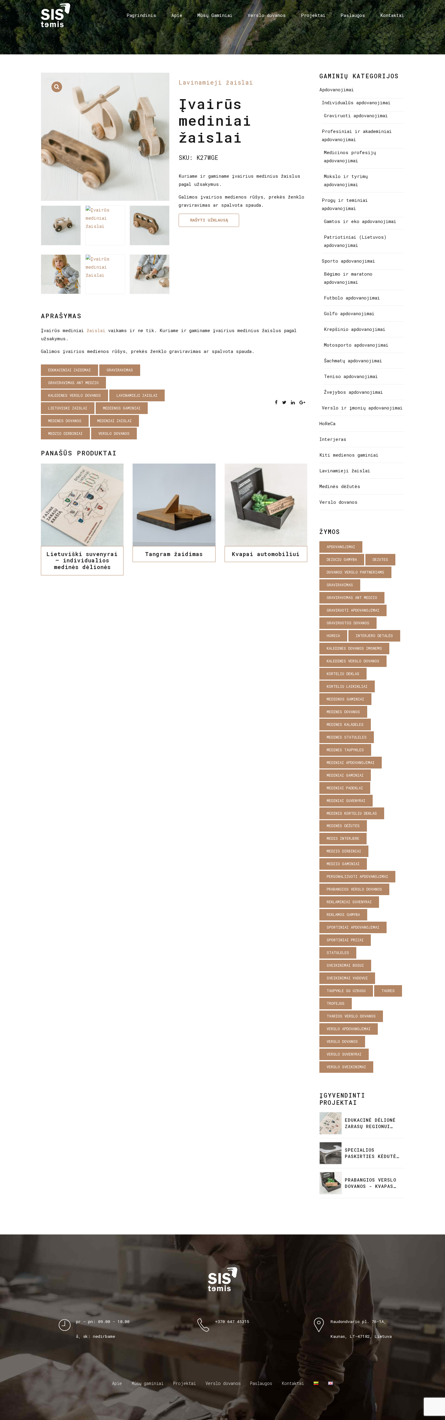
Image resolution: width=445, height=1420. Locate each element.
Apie (176, 15)
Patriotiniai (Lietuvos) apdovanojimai (355, 241)
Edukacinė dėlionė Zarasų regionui (370, 1123)
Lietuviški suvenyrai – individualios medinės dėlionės (82, 560)
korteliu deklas (343, 673)
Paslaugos (353, 15)
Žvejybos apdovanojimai (353, 392)
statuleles (338, 952)
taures (388, 990)
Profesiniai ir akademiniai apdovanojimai (357, 135)
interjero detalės (374, 635)
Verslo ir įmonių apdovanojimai (362, 408)
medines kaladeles (345, 724)
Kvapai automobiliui (266, 554)
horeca (333, 635)
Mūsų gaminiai (147, 1383)
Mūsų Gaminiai (214, 15)
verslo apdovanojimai (349, 1028)
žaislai (96, 330)
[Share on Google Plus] (302, 402)
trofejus (335, 1003)
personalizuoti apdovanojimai (357, 876)
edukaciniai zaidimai (69, 369)
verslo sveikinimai (346, 1066)
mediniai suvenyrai (346, 800)
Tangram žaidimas (174, 554)
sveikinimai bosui (345, 965)
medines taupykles (345, 749)
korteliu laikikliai (347, 686)
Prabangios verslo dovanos (354, 889)
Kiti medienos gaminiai (348, 455)
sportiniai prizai (345, 939)
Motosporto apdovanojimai (356, 345)
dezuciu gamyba (342, 559)
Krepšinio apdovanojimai (354, 329)
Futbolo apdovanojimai (352, 298)
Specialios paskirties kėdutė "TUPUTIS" (370, 1153)
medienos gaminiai (121, 408)
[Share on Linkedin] (293, 402)
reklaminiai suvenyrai (349, 901)
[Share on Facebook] (276, 402)
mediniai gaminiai (345, 775)
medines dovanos (64, 420)
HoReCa (327, 423)
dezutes (380, 559)
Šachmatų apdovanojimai (353, 360)
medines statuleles (347, 737)
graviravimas (120, 369)
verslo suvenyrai (344, 1054)
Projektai (313, 15)
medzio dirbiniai (65, 433)
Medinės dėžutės (339, 486)
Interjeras (332, 439)
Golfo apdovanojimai (349, 313)
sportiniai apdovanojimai (353, 927)
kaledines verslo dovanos (74, 395)
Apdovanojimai (336, 89)
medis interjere (343, 838)
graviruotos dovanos (348, 622)
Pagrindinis (141, 15)
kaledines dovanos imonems (354, 648)
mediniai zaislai (114, 420)
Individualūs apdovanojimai (356, 102)
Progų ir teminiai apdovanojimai (345, 204)
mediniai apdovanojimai (350, 762)
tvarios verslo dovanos (351, 1016)
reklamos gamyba (343, 914)
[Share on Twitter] (284, 402)
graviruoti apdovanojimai (353, 610)
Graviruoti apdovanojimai (356, 115)
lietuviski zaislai (67, 408)
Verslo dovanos (267, 15)
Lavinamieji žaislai (216, 82)
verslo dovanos (114, 433)
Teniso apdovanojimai (351, 376)
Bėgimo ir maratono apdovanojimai (348, 278)
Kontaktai (392, 15)
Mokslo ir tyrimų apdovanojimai (346, 180)
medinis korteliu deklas (352, 813)
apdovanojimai (341, 546)
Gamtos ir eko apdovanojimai (360, 221)
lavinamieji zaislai (137, 395)
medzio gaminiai (343, 863)
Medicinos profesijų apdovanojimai (350, 156)
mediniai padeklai (345, 787)
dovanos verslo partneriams (355, 572)
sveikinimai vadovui (347, 977)
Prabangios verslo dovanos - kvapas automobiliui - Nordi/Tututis (370, 1183)
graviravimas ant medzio (73, 382)
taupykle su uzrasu (346, 990)
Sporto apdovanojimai (348, 261)
